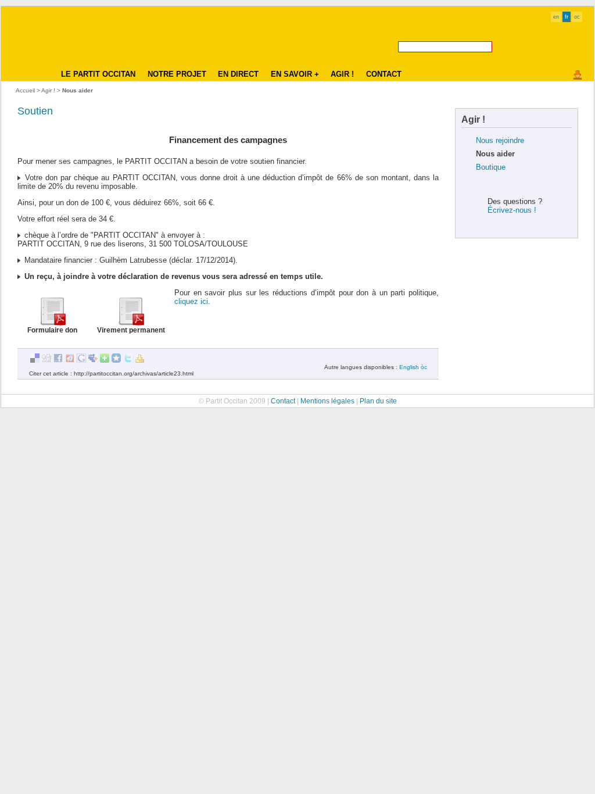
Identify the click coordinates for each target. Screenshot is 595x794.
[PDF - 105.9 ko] (131, 323)
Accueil (25, 90)
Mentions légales (327, 401)
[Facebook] (58, 360)
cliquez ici (191, 301)
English (409, 367)
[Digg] (46, 360)
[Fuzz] (69, 360)
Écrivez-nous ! (512, 210)
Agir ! (48, 90)
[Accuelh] (33, 47)
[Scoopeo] (116, 360)
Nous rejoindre (500, 140)
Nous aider (495, 153)
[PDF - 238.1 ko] (52, 323)
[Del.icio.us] (35, 360)
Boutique (491, 167)
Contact (283, 401)
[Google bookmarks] (81, 360)
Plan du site (378, 401)
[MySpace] (93, 360)
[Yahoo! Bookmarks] (139, 360)
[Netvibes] (104, 360)
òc (424, 367)
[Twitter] (127, 360)
